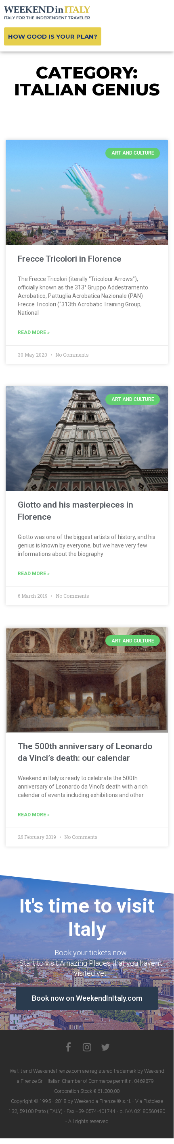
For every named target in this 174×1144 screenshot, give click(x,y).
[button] (52, 36)
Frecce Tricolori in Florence (70, 259)
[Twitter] (105, 1047)
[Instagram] (87, 1047)
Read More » (34, 332)
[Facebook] (68, 1047)
